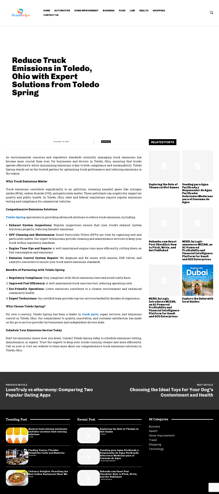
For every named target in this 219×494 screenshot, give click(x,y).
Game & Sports (106, 479)
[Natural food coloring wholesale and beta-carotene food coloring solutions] (17, 435)
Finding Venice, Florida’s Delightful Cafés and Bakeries (46, 451)
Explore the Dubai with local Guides (197, 300)
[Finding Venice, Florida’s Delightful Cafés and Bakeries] (17, 457)
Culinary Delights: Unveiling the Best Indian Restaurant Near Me (48, 472)
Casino (103, 434)
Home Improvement (108, 461)
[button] (211, 12)
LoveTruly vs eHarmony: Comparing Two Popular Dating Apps (49, 392)
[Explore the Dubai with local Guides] (197, 280)
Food (31, 437)
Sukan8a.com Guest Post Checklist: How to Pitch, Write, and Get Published (163, 246)
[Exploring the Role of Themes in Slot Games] (164, 166)
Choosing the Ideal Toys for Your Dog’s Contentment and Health (171, 392)
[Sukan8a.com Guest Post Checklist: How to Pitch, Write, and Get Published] (164, 223)
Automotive (106, 142)
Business (32, 455)
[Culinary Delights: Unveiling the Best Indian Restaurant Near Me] (17, 478)
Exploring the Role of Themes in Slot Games (164, 186)
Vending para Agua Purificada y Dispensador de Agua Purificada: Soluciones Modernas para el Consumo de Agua (197, 193)
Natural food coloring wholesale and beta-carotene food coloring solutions (47, 431)
